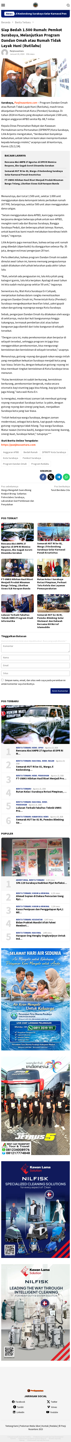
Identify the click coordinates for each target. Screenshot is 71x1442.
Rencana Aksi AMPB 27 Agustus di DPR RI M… (39, 752)
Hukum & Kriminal (40, 893)
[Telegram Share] (58, 477)
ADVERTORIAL (22, 880)
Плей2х (28, 1437)
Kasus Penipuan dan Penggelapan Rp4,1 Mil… (39, 911)
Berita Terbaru (23, 748)
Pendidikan (43, 775)
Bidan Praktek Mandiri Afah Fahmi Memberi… (35, 924)
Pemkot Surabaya (32, 458)
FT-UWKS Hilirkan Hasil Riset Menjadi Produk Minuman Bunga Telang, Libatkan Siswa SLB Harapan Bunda (17, 584)
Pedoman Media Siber (30, 1426)
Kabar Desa (37, 817)
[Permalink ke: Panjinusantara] (4, 52)
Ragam (51, 761)
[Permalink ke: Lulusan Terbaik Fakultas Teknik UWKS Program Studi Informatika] (17, 603)
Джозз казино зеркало (38, 1438)
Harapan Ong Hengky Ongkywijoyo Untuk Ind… (40, 937)
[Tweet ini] (50, 477)
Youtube (54, 1412)
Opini (40, 748)
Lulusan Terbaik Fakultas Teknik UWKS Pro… (39, 809)
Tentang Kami (11, 1426)
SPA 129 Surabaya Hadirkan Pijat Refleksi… (41, 883)
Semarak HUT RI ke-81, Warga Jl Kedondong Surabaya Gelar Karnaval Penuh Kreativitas (51, 548)
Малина (46, 1440)
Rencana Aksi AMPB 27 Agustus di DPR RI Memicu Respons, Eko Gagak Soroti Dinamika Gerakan (16, 548)
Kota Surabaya (10, 458)
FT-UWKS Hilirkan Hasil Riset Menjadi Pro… (41, 778)
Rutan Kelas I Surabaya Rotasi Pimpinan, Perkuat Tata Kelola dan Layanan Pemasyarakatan (52, 584)
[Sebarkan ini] (43, 477)
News (34, 748)
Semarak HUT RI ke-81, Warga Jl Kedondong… (34, 768)
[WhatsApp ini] (66, 477)
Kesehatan (37, 919)
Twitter (54, 1401)
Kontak (45, 1426)
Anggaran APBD (11, 452)
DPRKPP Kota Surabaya (54, 452)
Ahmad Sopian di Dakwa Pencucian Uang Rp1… (40, 898)
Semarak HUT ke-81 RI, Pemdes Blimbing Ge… (40, 821)
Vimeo (54, 1407)
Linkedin (20, 1412)
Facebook (20, 1401)
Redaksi (53, 1426)
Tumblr (20, 1407)
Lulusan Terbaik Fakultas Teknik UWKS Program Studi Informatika (17, 618)
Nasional (36, 761)
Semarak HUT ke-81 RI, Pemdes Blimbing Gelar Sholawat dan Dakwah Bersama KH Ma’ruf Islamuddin (50, 621)
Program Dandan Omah (15, 463)
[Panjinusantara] (35, 4)
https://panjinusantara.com (18, 444)
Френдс (22, 1440)
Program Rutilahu (40, 463)
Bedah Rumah (31, 452)
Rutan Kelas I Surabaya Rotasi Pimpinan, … (41, 791)
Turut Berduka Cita (60, 488)
